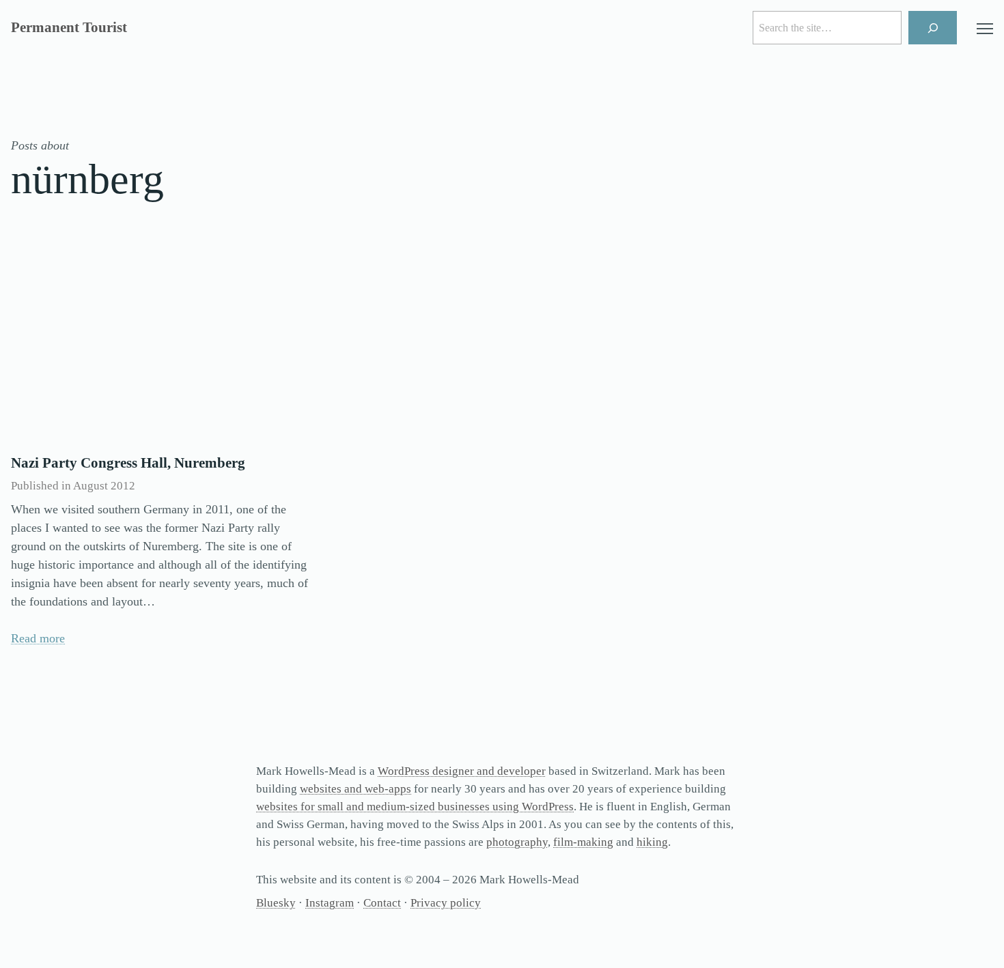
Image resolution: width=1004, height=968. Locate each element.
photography (517, 842)
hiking (652, 842)
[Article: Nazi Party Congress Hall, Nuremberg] (162, 342)
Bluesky (276, 902)
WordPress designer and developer (462, 771)
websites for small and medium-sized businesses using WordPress (415, 806)
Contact (382, 902)
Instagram (329, 902)
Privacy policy (445, 902)
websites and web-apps (355, 788)
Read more (38, 638)
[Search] (932, 27)
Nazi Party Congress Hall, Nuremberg (128, 463)
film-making (583, 842)
